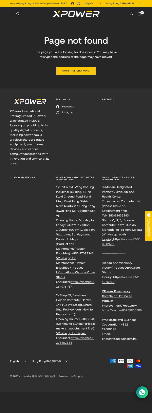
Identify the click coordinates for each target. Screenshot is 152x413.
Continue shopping (76, 70)
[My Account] (131, 14)
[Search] (18, 14)
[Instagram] (78, 3)
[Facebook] (72, 3)
